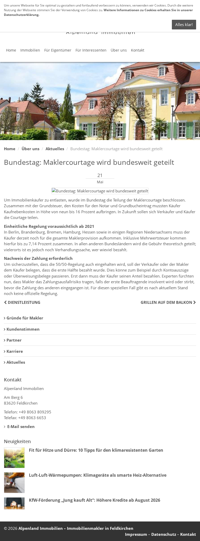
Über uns (119, 50)
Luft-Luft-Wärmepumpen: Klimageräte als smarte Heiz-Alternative (97, 475)
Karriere (15, 351)
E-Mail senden (20, 426)
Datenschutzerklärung (21, 14)
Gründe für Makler (25, 317)
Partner (14, 340)
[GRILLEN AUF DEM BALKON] (194, 302)
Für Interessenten (91, 50)
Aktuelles (55, 148)
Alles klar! (184, 24)
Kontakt (137, 50)
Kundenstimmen (23, 329)
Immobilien (30, 50)
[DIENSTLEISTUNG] (6, 302)
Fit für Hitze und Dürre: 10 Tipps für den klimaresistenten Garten (96, 450)
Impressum (136, 534)
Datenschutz (163, 534)
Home (11, 50)
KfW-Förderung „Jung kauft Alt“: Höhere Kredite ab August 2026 (94, 500)
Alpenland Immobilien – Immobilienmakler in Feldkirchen (75, 528)
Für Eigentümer (57, 50)
